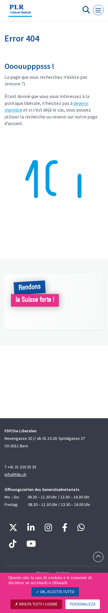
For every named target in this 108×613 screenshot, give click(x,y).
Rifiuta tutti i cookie (38, 604)
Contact (62, 573)
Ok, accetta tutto (56, 591)
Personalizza (82, 604)
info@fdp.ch (15, 474)
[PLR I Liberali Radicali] (20, 13)
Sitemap (42, 573)
